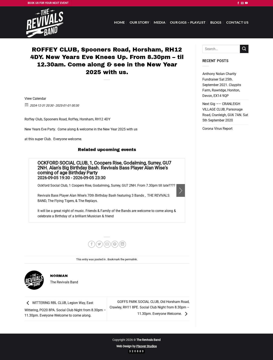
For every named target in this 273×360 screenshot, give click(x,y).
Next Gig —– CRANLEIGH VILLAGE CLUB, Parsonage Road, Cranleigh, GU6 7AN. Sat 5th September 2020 (225, 112)
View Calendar (35, 98)
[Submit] (244, 49)
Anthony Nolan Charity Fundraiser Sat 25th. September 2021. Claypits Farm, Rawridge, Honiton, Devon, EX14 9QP (221, 85)
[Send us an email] (242, 3)
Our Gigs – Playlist (188, 22)
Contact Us (237, 22)
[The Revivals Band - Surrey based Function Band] (46, 22)
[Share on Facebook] (91, 244)
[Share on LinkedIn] (122, 244)
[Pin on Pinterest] (114, 244)
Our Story (139, 22)
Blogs (216, 22)
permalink (131, 259)
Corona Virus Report (217, 129)
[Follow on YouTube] (246, 3)
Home (119, 22)
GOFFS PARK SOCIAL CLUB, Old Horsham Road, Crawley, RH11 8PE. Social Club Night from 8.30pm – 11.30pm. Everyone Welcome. (149, 308)
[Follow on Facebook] (238, 3)
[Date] (27, 104)
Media (159, 22)
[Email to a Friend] (107, 244)
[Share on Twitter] (99, 244)
